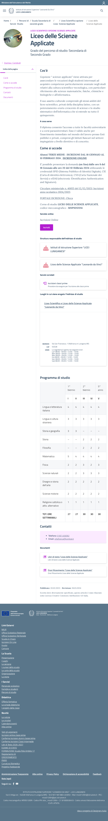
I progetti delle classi (10, 707)
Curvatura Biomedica (11, 763)
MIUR (4, 629)
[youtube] (17, 784)
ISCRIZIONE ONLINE (75, 158)
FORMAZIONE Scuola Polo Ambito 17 (18, 750)
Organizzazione (8, 673)
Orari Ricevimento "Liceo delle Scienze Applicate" (70, 570)
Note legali (6, 778)
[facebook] (13, 784)
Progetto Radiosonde (11, 766)
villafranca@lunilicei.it (64, 538)
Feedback (97, 774)
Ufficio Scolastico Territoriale (14, 635)
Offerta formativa (9, 701)
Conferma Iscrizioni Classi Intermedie (18, 741)
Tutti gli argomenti (9, 732)
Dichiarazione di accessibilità (76, 774)
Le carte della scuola (10, 670)
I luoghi (5, 661)
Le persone (6, 664)
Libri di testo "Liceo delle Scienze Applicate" (68, 556)
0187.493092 (63, 535)
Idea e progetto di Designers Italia (91, 810)
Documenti (8, 97)
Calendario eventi (9, 723)
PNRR (4, 760)
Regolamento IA (9, 754)
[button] (18, 69)
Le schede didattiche (11, 704)
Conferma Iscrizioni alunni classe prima (18, 738)
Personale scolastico (10, 685)
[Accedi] (103, 2)
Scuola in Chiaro (9, 639)
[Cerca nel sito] (102, 11)
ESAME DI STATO (9, 747)
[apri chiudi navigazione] (4, 10)
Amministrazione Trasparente (15, 774)
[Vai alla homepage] (11, 11)
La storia (5, 676)
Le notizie (6, 717)
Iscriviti (46, 227)
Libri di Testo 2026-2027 (12, 744)
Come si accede (10, 82)
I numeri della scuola (10, 667)
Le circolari (6, 720)
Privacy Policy (52, 774)
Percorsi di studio (9, 692)
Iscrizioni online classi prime (14, 735)
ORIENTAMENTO (9, 757)
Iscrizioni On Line (9, 642)
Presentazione (8, 657)
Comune (5, 648)
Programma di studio (12, 87)
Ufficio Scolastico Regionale (14, 632)
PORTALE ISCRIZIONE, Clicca (56, 198)
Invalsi (4, 645)
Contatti (7, 92)
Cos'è (5, 77)
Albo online (6, 726)
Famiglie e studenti (10, 689)
